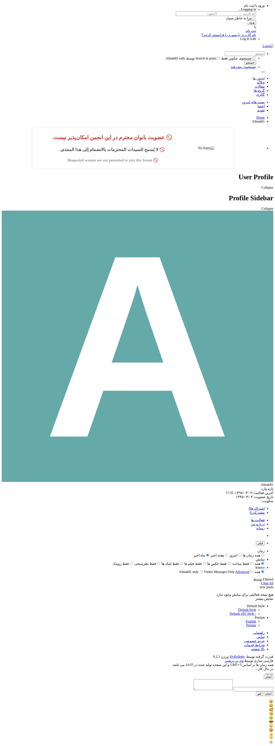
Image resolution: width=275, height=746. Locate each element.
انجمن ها (259, 78)
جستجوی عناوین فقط (236, 58)
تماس (261, 637)
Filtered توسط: (263, 579)
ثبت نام (251, 31)
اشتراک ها (258, 508)
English (251, 621)
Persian (251, 625)
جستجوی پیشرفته (243, 67)
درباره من (258, 524)
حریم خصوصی (254, 641)
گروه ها (259, 90)
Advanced (242, 572)
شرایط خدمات (254, 645)
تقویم (261, 110)
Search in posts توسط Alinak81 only (191, 58)
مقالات (260, 86)
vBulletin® (236, 656)
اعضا (261, 106)
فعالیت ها (258, 520)
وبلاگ (261, 82)
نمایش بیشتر (264, 598)
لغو (259, 693)
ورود (251, 22)
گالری (260, 94)
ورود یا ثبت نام (254, 5)
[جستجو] (263, 72)
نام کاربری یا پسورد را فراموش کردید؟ (228, 35)
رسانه (260, 528)
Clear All (267, 583)
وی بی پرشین (234, 660)
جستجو (250, 62)
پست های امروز (253, 102)
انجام (269, 677)
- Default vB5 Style (243, 613)
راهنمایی (259, 633)
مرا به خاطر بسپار (239, 18)
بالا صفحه (258, 649)
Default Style (247, 610)
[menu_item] (137, 701)
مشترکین (258, 512)
